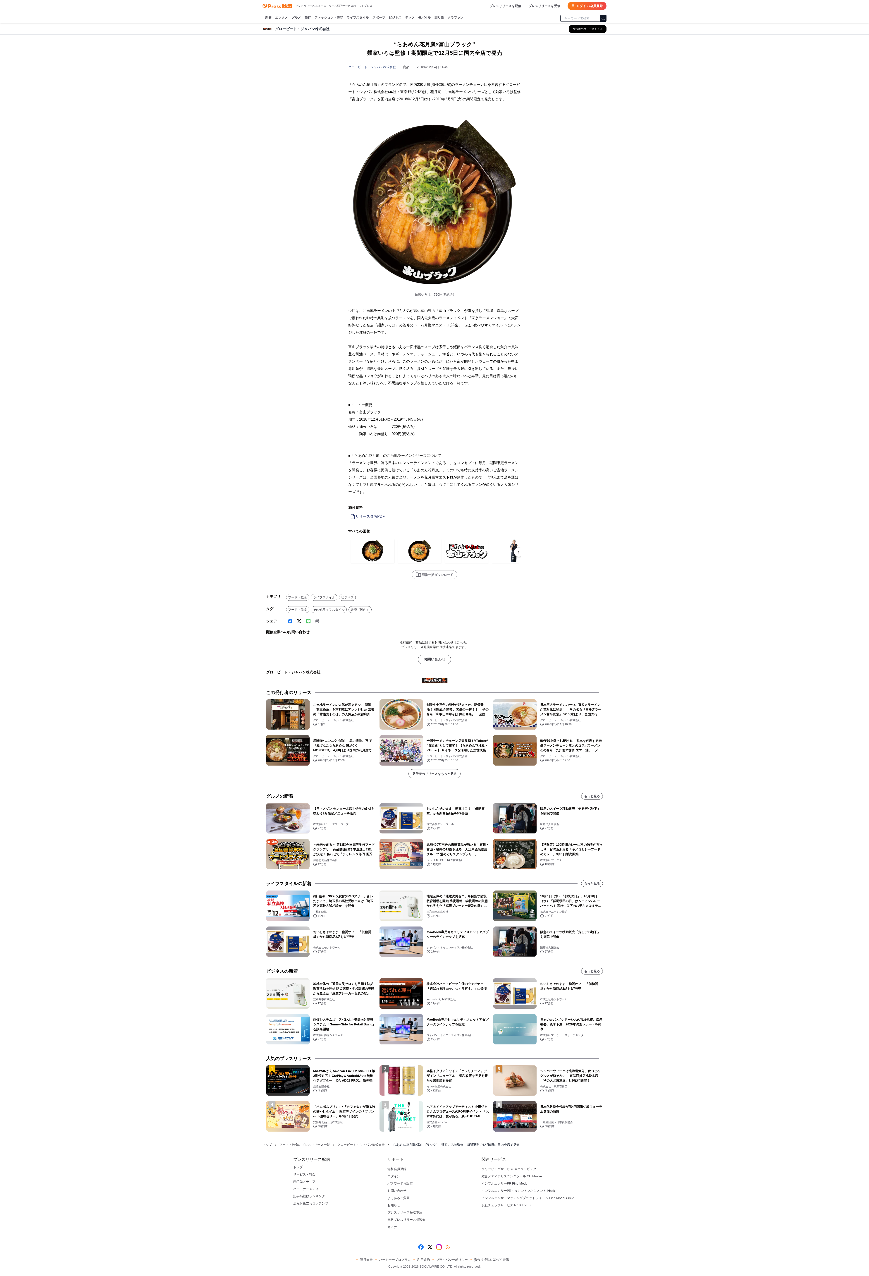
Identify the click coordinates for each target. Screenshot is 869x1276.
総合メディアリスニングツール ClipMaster (512, 1176)
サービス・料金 (304, 1174)
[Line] (308, 621)
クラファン (455, 17)
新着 (268, 17)
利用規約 (423, 1260)
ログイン (393, 1176)
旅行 (308, 17)
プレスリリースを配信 (505, 6)
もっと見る (592, 796)
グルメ (296, 17)
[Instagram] (439, 1247)
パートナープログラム (395, 1260)
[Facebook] (290, 621)
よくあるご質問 (398, 1198)
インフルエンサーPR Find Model (505, 1183)
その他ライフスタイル (329, 609)
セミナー (393, 1227)
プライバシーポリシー (452, 1260)
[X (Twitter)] (299, 621)
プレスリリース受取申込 (404, 1212)
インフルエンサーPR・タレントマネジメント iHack (518, 1190)
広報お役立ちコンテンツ (310, 1203)
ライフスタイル (358, 17)
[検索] (603, 18)
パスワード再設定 (400, 1183)
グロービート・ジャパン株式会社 (372, 67)
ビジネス (395, 17)
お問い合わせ (434, 659)
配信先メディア (304, 1181)
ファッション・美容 (329, 17)
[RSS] (448, 1247)
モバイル (424, 17)
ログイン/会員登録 (590, 6)
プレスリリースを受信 (544, 6)
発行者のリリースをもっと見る (434, 774)
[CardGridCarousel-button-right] (518, 552)
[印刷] (317, 621)
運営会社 (366, 1260)
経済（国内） (360, 609)
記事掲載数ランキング (309, 1196)
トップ (267, 1145)
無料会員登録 (396, 1169)
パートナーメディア (307, 1189)
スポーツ (378, 17)
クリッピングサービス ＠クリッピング (509, 1169)
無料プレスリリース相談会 (406, 1219)
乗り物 (439, 17)
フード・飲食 (297, 597)
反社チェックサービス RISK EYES (506, 1205)
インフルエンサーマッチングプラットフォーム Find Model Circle (528, 1198)
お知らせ (393, 1205)
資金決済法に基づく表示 (491, 1260)
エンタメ (281, 17)
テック (410, 17)
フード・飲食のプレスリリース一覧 (304, 1145)
